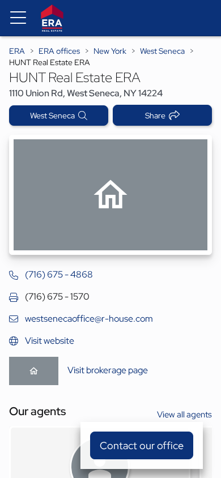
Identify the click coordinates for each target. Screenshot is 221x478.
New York (110, 51)
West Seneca (162, 51)
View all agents (184, 414)
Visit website (49, 341)
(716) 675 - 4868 (59, 274)
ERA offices (59, 51)
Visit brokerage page (107, 370)
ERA (17, 51)
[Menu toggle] (18, 18)
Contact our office (142, 445)
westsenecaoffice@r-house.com (89, 319)
